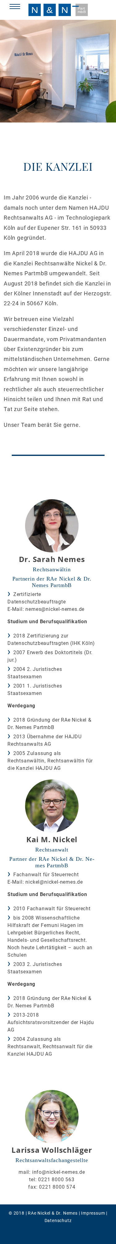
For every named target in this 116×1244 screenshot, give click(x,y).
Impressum (93, 1213)
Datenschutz (58, 1220)
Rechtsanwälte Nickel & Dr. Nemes (58, 10)
